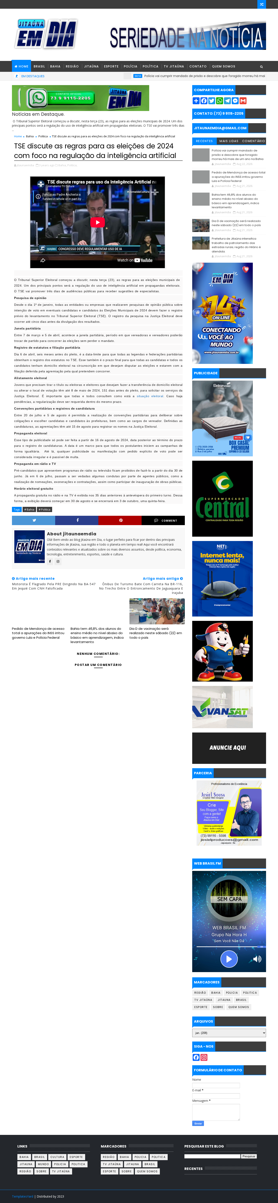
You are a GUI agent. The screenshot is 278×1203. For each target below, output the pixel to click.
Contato (198, 66)
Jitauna (224, 1000)
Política (151, 66)
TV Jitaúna (174, 66)
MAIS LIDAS (229, 141)
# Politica (44, 509)
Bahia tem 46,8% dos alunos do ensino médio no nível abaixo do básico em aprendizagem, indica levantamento (97, 635)
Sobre (218, 1007)
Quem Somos (223, 66)
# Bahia (29, 509)
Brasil (39, 66)
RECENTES (204, 141)
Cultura (57, 1157)
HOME (23, 66)
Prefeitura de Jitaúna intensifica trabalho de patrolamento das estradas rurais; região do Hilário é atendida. (236, 245)
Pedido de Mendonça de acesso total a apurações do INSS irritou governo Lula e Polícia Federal (38, 633)
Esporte (111, 66)
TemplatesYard (22, 1196)
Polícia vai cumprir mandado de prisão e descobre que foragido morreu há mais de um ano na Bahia (195, 76)
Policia (232, 993)
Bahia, (62, 165)
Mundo (43, 1164)
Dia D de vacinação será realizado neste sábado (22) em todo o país (155, 633)
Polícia (130, 66)
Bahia (55, 66)
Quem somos (238, 1007)
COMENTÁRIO (253, 141)
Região (72, 66)
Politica (43, 136)
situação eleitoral (150, 396)
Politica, (72, 165)
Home (18, 136)
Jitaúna (91, 66)
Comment (169, 521)
